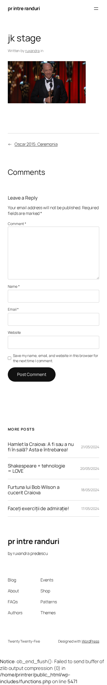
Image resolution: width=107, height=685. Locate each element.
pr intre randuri (24, 8)
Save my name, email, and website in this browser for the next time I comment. (55, 358)
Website (14, 332)
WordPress (90, 641)
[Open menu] (96, 8)
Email (13, 309)
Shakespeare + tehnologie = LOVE (36, 468)
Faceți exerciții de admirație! (38, 508)
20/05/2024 (89, 468)
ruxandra (32, 50)
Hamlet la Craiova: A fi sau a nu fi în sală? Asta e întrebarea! (41, 446)
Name (13, 286)
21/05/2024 (90, 446)
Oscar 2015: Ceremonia (36, 144)
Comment (17, 223)
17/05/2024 (90, 508)
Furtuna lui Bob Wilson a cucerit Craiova (33, 489)
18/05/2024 (90, 489)
